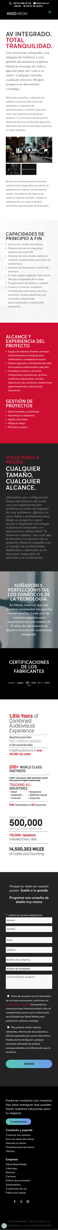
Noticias (10, 1172)
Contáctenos (18, 1121)
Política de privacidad (18, 1180)
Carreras (11, 1176)
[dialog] (4, 1226)
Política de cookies (16, 1192)
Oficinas (10, 1151)
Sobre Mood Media (16, 1164)
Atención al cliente (16, 1143)
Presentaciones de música (20, 1147)
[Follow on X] (21, 1201)
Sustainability (13, 1184)
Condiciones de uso (16, 1188)
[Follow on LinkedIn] (8, 1201)
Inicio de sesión (34, 5)
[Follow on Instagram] (27, 1201)
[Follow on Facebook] (14, 1201)
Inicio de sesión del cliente (20, 1139)
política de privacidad (18, 1004)
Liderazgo (11, 1168)
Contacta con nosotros (18, 1135)
